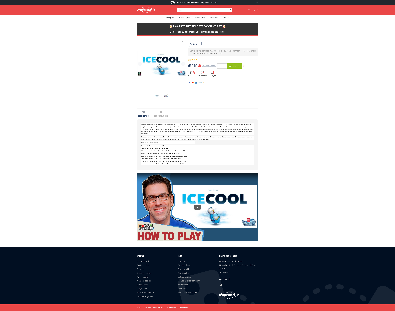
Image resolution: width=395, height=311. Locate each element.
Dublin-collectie (184, 265)
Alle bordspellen (144, 261)
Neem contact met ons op (189, 292)
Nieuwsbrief (183, 284)
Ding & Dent (142, 288)
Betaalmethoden (185, 277)
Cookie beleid (183, 273)
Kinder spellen (143, 277)
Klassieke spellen (144, 281)
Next (183, 64)
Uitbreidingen (142, 284)
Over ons (182, 288)
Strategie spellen (144, 273)
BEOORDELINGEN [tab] (161, 116)
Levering (181, 261)
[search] (204, 10)
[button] (193, 60)
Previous (140, 64)
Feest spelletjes (143, 269)
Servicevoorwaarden (145, 292)
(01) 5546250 (224, 272)
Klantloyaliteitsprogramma (189, 281)
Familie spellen (143, 265)
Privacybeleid (183, 269)
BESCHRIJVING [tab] (143, 116)
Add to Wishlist (244, 66)
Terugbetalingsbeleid (145, 296)
